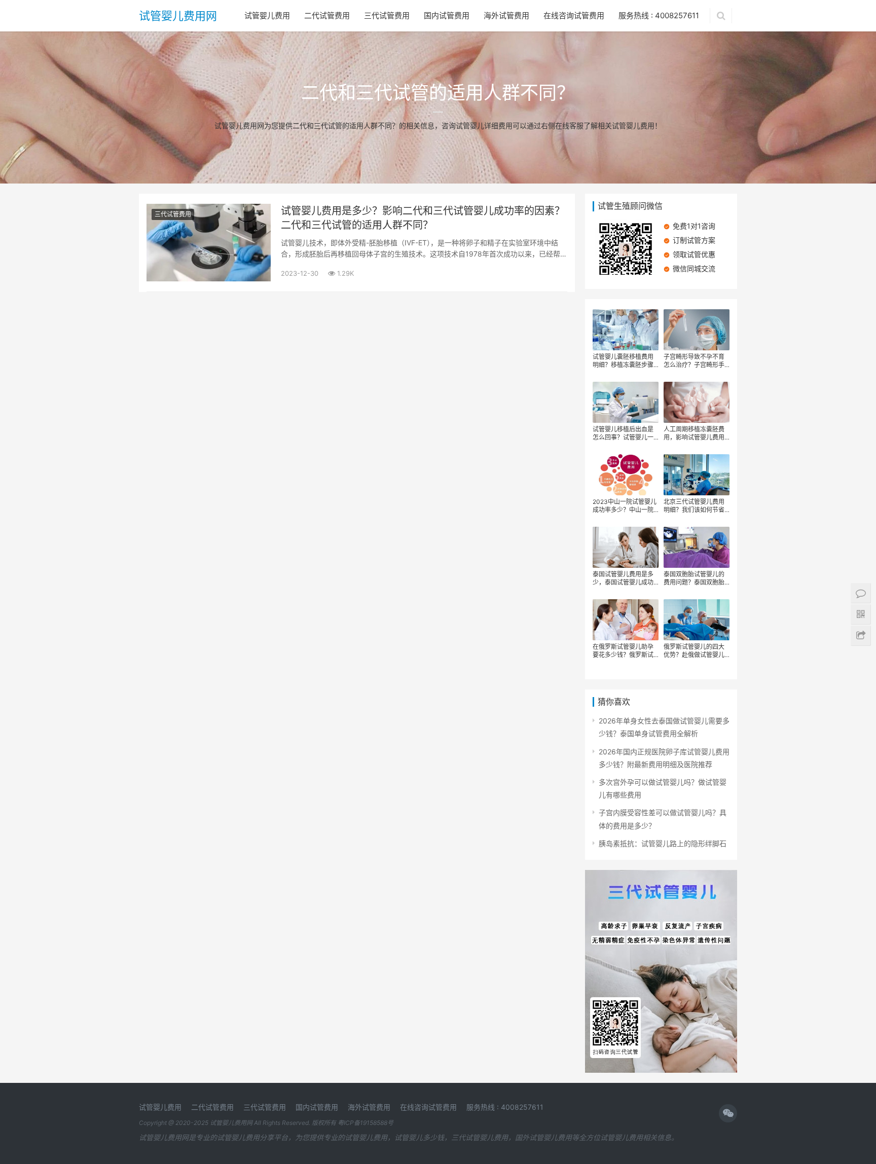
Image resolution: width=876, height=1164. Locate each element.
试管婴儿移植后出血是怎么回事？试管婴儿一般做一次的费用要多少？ (623, 433)
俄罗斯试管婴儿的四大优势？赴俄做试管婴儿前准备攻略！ (694, 651)
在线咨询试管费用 (573, 15)
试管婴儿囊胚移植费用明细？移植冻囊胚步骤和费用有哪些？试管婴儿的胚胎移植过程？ (623, 361)
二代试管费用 (327, 15)
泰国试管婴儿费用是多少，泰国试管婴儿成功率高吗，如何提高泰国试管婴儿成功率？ (623, 578)
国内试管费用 (446, 15)
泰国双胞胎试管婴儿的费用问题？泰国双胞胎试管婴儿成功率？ (694, 578)
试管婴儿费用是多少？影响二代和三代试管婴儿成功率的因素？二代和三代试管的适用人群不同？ (423, 218)
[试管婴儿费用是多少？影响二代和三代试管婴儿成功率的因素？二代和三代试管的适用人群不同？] (209, 210)
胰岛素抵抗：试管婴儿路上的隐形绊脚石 (662, 843)
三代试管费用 (387, 15)
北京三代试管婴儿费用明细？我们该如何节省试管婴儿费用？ (694, 506)
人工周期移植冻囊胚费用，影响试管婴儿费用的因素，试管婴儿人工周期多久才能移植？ (694, 433)
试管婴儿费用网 (178, 15)
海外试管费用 (506, 15)
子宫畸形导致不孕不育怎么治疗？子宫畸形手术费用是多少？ (694, 361)
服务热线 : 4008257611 (658, 15)
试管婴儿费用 (267, 15)
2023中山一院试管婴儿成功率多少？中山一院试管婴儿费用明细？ (624, 506)
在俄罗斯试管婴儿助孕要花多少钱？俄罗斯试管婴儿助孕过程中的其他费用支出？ (623, 651)
